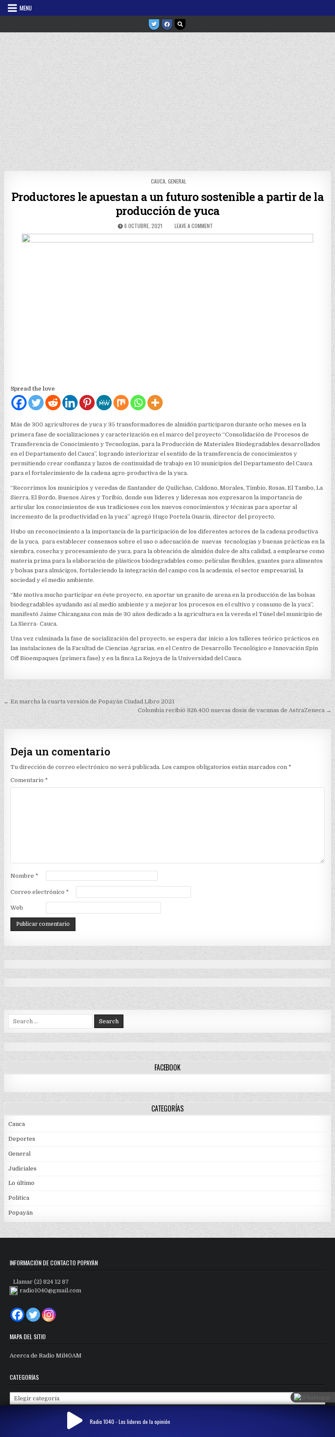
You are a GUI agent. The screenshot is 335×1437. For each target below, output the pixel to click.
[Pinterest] (87, 402)
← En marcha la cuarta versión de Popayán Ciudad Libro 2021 (88, 701)
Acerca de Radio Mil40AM (46, 1355)
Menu (26, 7)
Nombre (24, 876)
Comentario (29, 780)
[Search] (180, 24)
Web (16, 907)
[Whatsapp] (138, 402)
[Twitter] (154, 24)
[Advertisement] (167, 98)
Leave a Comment (193, 225)
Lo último (21, 1183)
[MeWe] (104, 402)
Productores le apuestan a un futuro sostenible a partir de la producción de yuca (167, 203)
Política (18, 1198)
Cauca (158, 181)
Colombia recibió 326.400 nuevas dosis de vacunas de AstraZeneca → (235, 710)
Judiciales (22, 1168)
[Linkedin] (70, 402)
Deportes (21, 1139)
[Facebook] (167, 24)
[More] (155, 402)
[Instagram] (49, 1315)
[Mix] (121, 402)
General (177, 181)
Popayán (20, 1212)
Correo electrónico (39, 892)
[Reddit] (53, 402)
